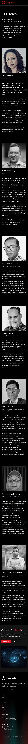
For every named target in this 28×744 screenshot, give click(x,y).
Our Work (16, 641)
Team (3, 707)
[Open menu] (25, 2)
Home (3, 697)
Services (4, 702)
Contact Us (6, 641)
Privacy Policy (9, 739)
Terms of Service (18, 739)
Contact (3, 709)
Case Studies (5, 705)
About (3, 700)
